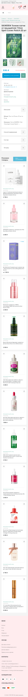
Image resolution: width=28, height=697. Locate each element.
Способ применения (10, 132)
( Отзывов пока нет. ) (10, 86)
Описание (7, 110)
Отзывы (6, 148)
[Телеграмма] (10, 679)
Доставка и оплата (6, 3)
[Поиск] (24, 12)
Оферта (13, 3)
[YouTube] (3, 679)
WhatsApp (14, 679)
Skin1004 (6, 102)
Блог (21, 3)
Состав (6, 140)
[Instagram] (6, 679)
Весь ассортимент (19, 159)
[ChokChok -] (13, 7)
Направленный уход (10, 97)
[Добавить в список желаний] (23, 75)
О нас (17, 3)
